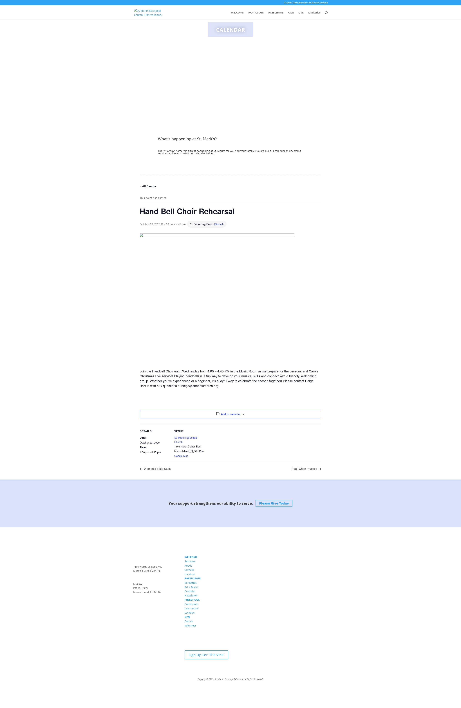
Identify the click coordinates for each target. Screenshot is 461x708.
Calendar (190, 591)
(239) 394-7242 (142, 578)
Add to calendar (231, 414)
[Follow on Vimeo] (150, 603)
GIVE (291, 12)
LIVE (301, 12)
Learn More (191, 608)
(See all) (219, 224)
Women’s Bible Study (157, 469)
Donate (189, 621)
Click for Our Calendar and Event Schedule (306, 3)
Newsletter (191, 595)
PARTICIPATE (256, 12)
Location (190, 574)
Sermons (190, 561)
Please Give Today (274, 503)
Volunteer (190, 625)
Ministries (314, 12)
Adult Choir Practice (305, 469)
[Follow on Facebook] (136, 603)
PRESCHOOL (275, 12)
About (188, 565)
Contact (189, 569)
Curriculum (191, 604)
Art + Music (191, 587)
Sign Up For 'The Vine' (206, 654)
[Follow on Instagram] (143, 603)
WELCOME (237, 12)
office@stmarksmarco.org (148, 574)
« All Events (148, 186)
